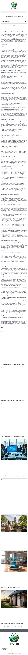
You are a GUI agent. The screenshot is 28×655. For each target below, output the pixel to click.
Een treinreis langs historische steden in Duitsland (12, 436)
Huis (5, 626)
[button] (14, 12)
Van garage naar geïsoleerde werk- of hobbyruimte (13, 400)
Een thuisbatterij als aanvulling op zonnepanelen (12, 623)
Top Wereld (4, 648)
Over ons (4, 651)
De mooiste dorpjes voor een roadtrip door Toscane (13, 364)
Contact (4, 649)
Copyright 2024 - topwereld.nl (14, 653)
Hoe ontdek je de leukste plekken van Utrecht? (12, 548)
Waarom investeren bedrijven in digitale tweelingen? (13, 475)
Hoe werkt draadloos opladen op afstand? (10, 587)
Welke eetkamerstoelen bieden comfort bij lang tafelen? (13, 512)
